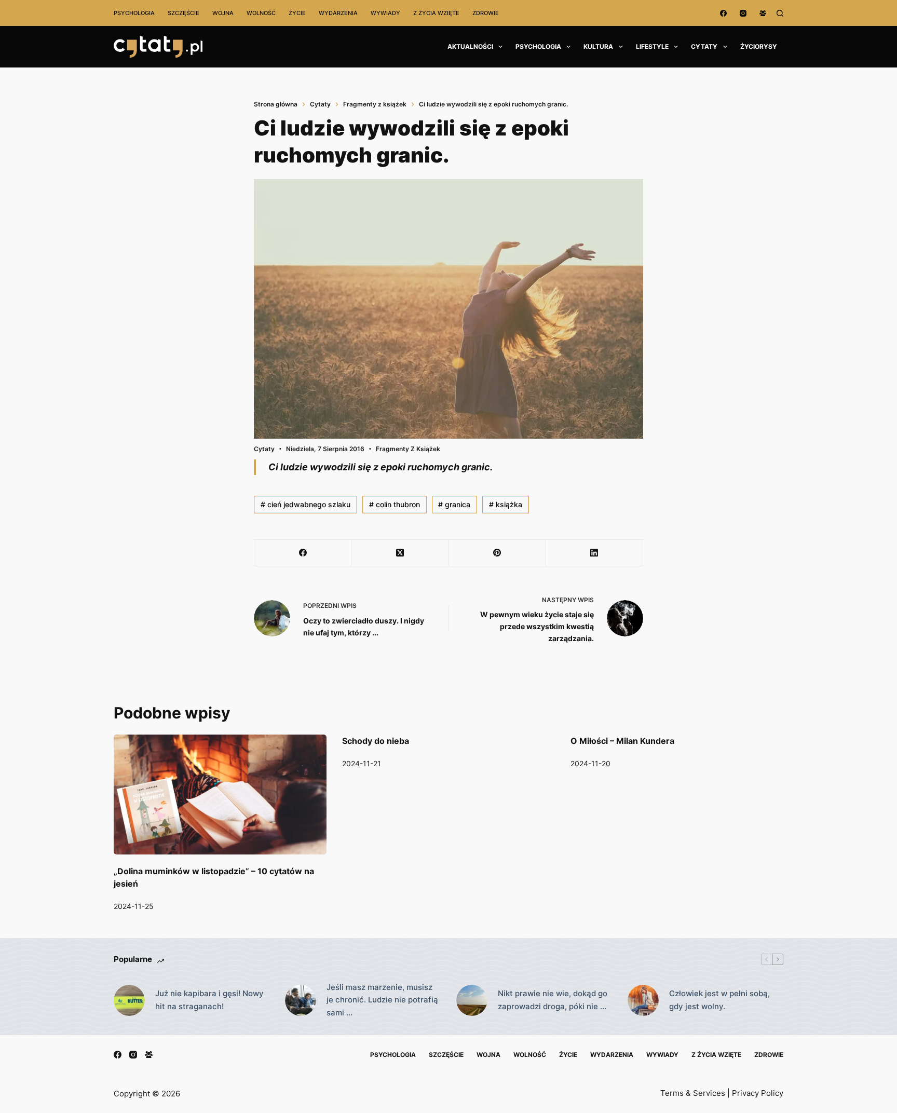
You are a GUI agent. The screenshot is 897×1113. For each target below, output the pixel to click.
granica (454, 504)
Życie (297, 13)
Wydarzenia (338, 13)
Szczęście (183, 13)
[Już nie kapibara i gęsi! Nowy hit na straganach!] (129, 1000)
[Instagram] (743, 13)
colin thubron (394, 504)
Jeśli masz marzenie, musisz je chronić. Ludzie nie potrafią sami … (382, 1000)
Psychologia (134, 13)
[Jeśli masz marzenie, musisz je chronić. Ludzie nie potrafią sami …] (300, 1000)
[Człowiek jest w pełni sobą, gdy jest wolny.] (643, 1000)
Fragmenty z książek (408, 449)
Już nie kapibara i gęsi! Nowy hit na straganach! (209, 999)
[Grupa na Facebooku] (762, 13)
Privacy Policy (757, 1093)
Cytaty (704, 46)
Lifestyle (652, 46)
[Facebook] (723, 13)
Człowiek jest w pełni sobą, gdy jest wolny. (719, 999)
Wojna (223, 13)
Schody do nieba (375, 741)
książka (505, 504)
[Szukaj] (780, 13)
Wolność (261, 13)
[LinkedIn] (594, 553)
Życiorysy (758, 46)
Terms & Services (692, 1093)
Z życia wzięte (436, 13)
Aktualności (470, 46)
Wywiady (385, 13)
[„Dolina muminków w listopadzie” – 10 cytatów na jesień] (220, 794)
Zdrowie (485, 13)
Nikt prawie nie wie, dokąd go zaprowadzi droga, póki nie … (552, 999)
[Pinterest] (497, 553)
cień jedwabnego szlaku (305, 504)
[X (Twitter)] (399, 553)
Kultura (598, 46)
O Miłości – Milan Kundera (622, 741)
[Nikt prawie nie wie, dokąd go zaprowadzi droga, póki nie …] (471, 1000)
